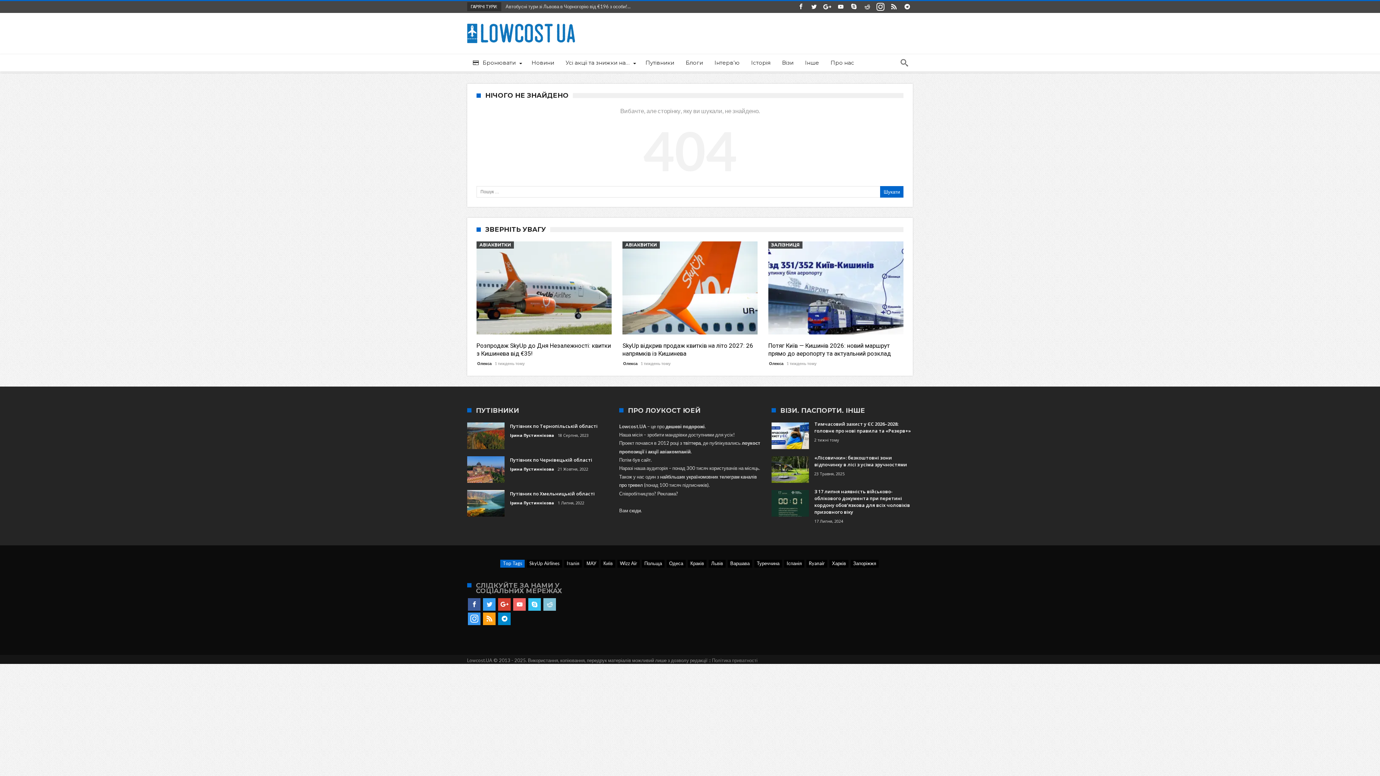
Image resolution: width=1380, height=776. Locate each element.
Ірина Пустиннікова (532, 435)
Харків (839, 563)
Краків (697, 563)
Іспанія (794, 563)
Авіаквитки (495, 245)
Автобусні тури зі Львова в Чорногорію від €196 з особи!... (566, 6)
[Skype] (854, 7)
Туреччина (768, 563)
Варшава (740, 563)
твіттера (692, 443)
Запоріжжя (864, 563)
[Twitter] (814, 7)
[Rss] (894, 7)
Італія (573, 563)
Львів (717, 563)
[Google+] (827, 7)
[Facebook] (800, 7)
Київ (608, 563)
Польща (653, 563)
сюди (635, 510)
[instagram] (880, 7)
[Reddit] (867, 7)
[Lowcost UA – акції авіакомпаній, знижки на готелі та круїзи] (521, 23)
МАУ (591, 563)
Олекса (484, 363)
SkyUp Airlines (544, 563)
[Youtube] (840, 7)
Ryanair (817, 563)
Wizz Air (628, 563)
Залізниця (785, 245)
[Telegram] (907, 7)
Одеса (676, 563)
